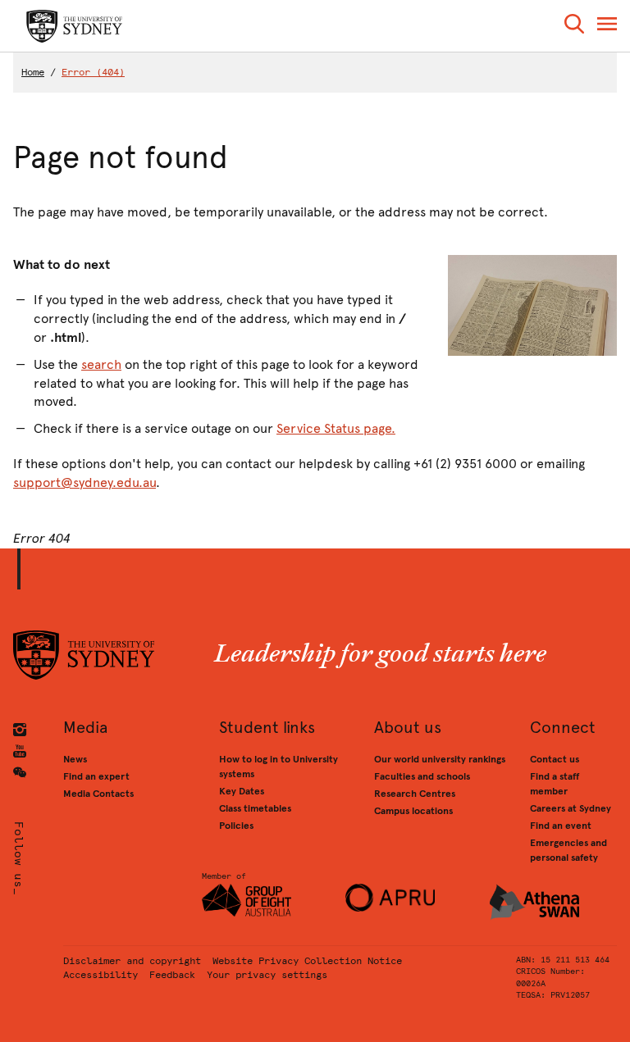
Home (32, 72)
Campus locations (413, 811)
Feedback (172, 975)
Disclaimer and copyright (132, 961)
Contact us (554, 759)
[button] (574, 26)
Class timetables (255, 808)
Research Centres (414, 793)
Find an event (560, 825)
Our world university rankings (439, 759)
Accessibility (100, 975)
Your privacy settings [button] (267, 975)
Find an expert (96, 776)
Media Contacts (98, 793)
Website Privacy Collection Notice (307, 961)
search (101, 364)
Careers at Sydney (570, 808)
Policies (236, 825)
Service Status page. (335, 428)
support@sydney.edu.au (84, 482)
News (75, 759)
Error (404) (93, 72)
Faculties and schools (422, 776)
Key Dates (241, 791)
